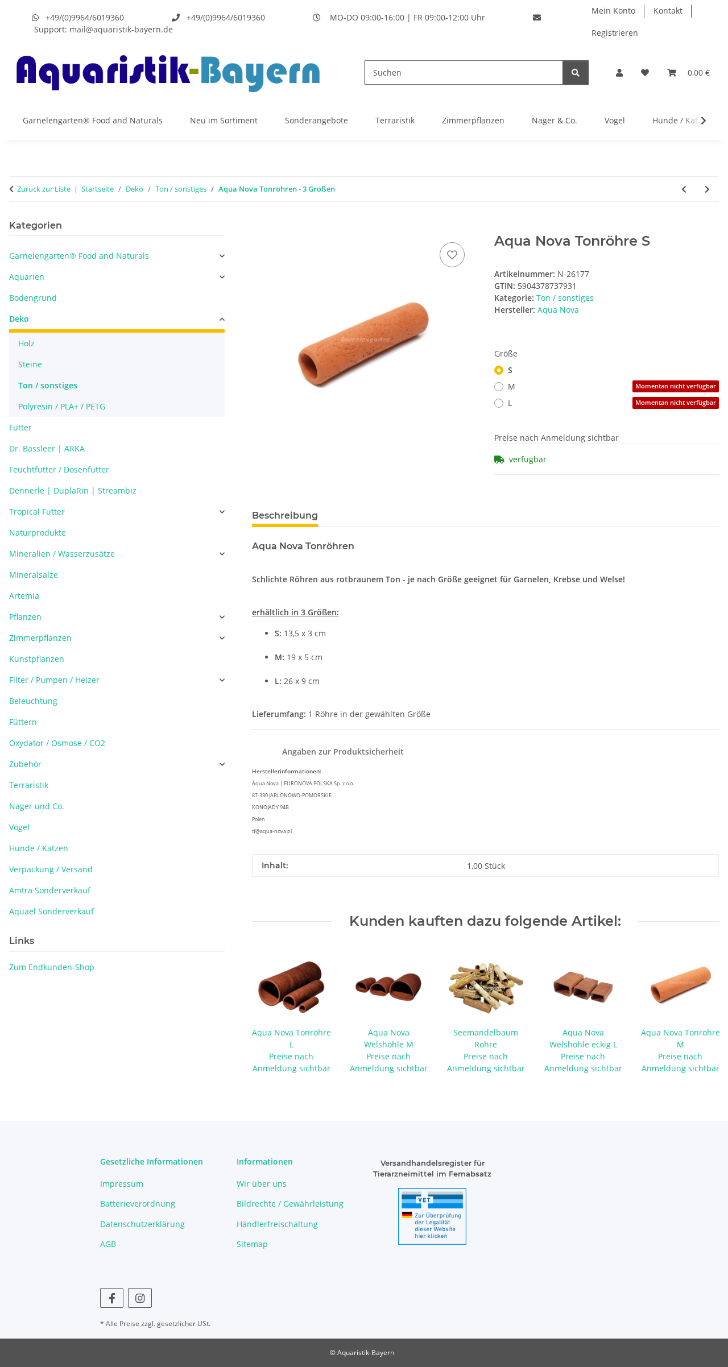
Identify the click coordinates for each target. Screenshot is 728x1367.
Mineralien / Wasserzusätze (62, 553)
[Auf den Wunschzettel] (452, 254)
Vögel (615, 120)
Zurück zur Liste (44, 189)
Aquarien (26, 276)
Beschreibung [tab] (285, 515)
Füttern (23, 721)
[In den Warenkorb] (261, 227)
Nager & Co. (554, 120)
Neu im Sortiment (224, 120)
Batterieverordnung (137, 1203)
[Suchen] (575, 72)
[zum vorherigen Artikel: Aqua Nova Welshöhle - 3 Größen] (684, 189)
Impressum (121, 1183)
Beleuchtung (33, 700)
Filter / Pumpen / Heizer (54, 679)
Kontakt (667, 10)
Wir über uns (262, 1183)
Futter (20, 427)
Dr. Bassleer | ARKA (47, 448)
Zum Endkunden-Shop (51, 967)
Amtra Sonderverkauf (49, 890)
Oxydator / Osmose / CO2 (57, 743)
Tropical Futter (37, 511)
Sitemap (252, 1243)
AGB (108, 1243)
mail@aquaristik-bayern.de (121, 29)
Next (700, 1011)
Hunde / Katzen (682, 120)
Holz (26, 343)
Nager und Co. (36, 806)
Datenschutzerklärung (142, 1224)
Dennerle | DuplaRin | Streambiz (72, 490)
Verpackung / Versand (51, 869)
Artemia (24, 595)
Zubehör (25, 764)
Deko (19, 318)
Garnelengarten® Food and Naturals (93, 120)
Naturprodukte (37, 532)
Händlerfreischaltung (277, 1224)
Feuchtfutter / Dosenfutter (59, 469)
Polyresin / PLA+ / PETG (61, 406)
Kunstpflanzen (36, 658)
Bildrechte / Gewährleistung (290, 1203)
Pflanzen (25, 616)
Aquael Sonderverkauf (51, 911)
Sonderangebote (316, 120)
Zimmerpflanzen (473, 120)
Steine (30, 364)
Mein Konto (613, 10)
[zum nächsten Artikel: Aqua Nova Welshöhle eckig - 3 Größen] (707, 189)
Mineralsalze (33, 574)
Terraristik (395, 120)
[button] (619, 72)
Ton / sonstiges (565, 297)
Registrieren (615, 32)
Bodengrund (33, 297)
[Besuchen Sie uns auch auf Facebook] (111, 1298)
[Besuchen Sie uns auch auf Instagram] (139, 1298)
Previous (270, 1011)
